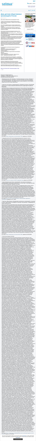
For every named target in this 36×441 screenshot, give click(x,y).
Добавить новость (30, 29)
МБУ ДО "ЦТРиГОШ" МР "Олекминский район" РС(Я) (10, 68)
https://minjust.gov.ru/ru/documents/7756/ (14, 136)
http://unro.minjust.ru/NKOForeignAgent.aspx (14, 180)
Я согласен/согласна (18, 439)
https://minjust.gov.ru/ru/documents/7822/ (14, 234)
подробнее (24, 435)
